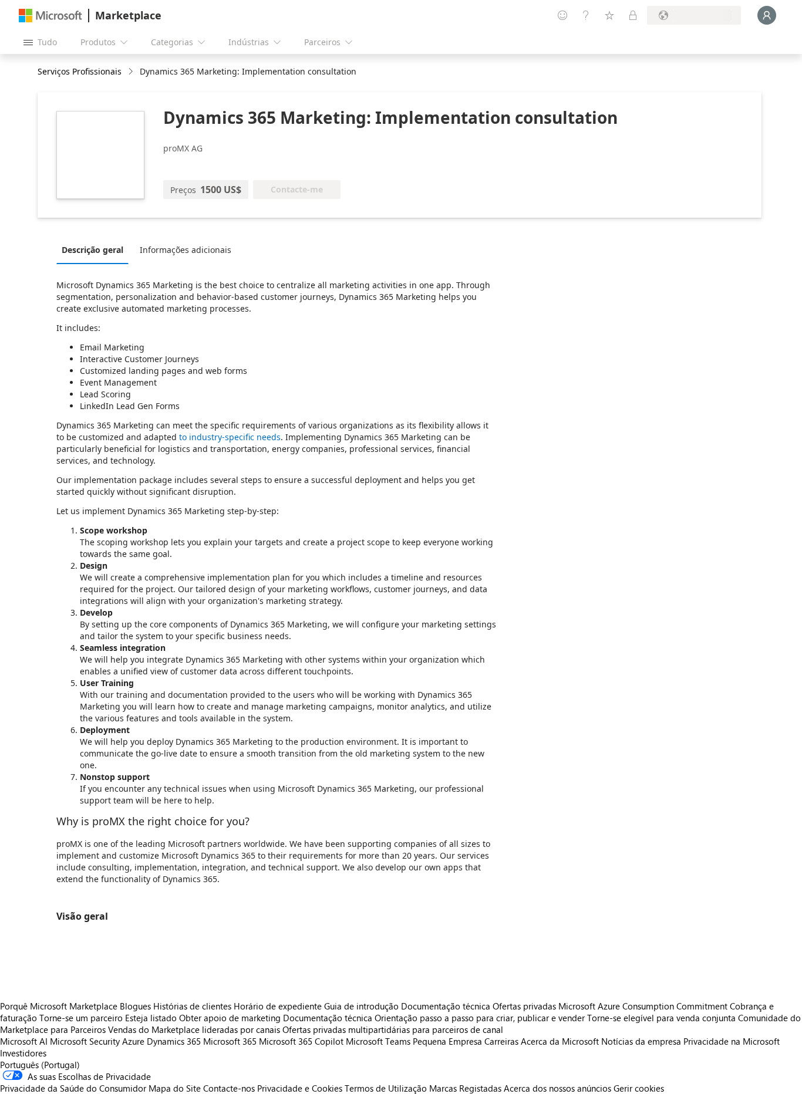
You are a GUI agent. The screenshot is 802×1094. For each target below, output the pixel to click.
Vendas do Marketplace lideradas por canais (194, 1029)
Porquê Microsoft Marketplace (58, 1006)
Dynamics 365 (174, 1041)
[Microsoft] (50, 15)
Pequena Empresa (447, 1041)
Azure (133, 1041)
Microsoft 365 (230, 1041)
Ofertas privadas (524, 1006)
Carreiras (501, 1041)
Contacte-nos (229, 1088)
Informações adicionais (185, 249)
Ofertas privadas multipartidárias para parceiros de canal (392, 1029)
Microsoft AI (24, 1041)
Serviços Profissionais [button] (80, 71)
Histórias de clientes (192, 1006)
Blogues (135, 1006)
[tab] (95, 249)
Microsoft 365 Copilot (301, 1041)
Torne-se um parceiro (81, 1018)
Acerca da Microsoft (560, 1041)
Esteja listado (151, 1018)
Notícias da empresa (641, 1041)
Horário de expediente (278, 1006)
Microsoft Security (85, 1041)
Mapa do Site (175, 1088)
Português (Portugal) (40, 1065)
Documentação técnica (445, 1006)
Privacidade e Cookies (299, 1088)
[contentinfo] (131, 71)
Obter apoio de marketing (230, 1018)
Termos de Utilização (386, 1088)
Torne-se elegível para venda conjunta (661, 1018)
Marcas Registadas (465, 1088)
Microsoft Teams (378, 1041)
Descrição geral (92, 249)
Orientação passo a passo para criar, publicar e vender (480, 1018)
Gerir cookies (639, 1088)
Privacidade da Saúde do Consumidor (73, 1088)
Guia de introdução (361, 1006)
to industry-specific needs (230, 437)
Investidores (23, 1053)
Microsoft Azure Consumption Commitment (644, 1006)
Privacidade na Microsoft (731, 1041)
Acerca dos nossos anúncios (557, 1088)
